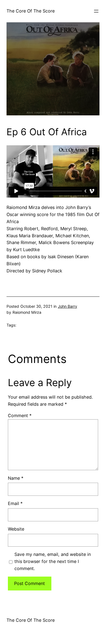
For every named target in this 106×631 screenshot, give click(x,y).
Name (15, 478)
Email (15, 503)
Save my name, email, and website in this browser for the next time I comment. (52, 561)
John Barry (67, 306)
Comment (20, 415)
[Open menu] (96, 11)
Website (16, 529)
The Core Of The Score (31, 11)
